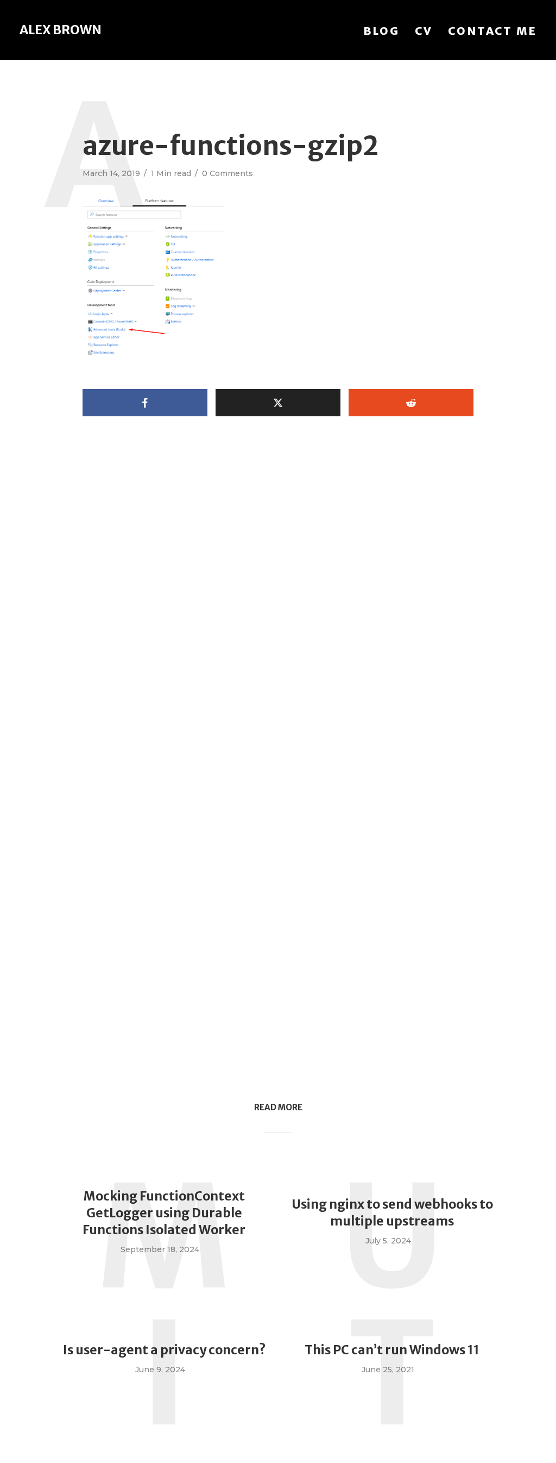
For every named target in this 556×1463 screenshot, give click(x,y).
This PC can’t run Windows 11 (392, 1350)
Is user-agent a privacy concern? (164, 1350)
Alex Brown (61, 29)
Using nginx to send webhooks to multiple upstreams (392, 1212)
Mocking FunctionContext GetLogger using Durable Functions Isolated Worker (164, 1212)
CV (424, 30)
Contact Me (492, 30)
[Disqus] (278, 628)
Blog (381, 30)
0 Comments (227, 173)
